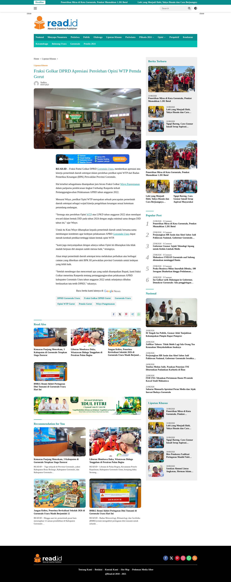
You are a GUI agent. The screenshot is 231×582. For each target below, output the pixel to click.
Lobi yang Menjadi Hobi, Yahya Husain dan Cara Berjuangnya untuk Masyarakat (151, 2)
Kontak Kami (111, 569)
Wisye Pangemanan (130, 184)
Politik (86, 37)
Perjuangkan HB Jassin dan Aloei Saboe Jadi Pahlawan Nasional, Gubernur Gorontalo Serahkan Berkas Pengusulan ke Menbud (174, 236)
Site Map (125, 569)
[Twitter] (171, 558)
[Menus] (36, 8)
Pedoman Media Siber (142, 569)
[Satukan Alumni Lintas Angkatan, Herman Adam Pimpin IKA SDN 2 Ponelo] (156, 471)
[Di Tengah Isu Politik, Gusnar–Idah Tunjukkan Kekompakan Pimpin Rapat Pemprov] (171, 312)
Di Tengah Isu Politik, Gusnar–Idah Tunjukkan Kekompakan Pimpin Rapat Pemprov (168, 334)
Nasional (40, 37)
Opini (160, 37)
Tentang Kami (85, 569)
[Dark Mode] (195, 8)
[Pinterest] (177, 558)
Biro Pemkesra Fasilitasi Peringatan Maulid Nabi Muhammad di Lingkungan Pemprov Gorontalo (179, 456)
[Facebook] (165, 558)
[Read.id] (56, 23)
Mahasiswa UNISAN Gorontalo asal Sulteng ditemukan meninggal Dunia (174, 258)
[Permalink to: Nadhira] (36, 83)
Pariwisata (130, 37)
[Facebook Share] (113, 314)
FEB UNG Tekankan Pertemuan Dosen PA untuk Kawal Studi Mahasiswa (169, 379)
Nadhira (43, 82)
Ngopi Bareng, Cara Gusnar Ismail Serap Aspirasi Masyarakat (179, 125)
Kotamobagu (42, 44)
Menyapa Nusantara (57, 37)
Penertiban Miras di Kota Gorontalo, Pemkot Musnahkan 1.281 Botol (68, 2)
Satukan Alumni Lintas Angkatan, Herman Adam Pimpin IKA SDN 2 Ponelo (179, 470)
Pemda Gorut (85, 304)
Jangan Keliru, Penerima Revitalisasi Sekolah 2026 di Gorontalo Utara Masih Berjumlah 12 (124, 352)
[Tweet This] (120, 314)
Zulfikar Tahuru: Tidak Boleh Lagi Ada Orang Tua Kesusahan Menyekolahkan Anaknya (170, 345)
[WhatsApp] (188, 558)
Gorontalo (75, 44)
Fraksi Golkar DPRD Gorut (97, 298)
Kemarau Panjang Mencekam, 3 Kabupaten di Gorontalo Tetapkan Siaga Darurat (50, 352)
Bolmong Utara (59, 44)
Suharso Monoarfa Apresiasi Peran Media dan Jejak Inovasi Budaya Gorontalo (171, 390)
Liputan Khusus (114, 37)
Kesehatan (188, 37)
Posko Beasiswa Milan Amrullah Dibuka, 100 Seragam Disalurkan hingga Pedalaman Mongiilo (174, 270)
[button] (189, 8)
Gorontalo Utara (105, 169)
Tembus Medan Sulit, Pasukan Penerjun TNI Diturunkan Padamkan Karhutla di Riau (167, 368)
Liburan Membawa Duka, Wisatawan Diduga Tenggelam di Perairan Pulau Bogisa (86, 352)
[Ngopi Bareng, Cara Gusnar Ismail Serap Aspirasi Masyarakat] (156, 126)
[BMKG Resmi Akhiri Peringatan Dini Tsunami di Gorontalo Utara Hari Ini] (50, 371)
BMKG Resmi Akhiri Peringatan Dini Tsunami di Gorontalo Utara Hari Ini (50, 387)
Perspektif (174, 37)
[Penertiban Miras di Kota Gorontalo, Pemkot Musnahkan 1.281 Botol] (171, 79)
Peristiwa (75, 37)
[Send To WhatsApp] (138, 314)
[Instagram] (183, 558)
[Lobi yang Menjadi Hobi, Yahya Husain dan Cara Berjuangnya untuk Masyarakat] (156, 112)
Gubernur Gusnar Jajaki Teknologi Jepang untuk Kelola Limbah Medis (173, 247)
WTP (89, 214)
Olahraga (98, 37)
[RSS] (194, 558)
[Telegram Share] (132, 314)
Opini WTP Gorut (66, 304)
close (29, 13)
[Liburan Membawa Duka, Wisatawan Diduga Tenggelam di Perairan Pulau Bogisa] (87, 337)
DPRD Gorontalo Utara (68, 298)
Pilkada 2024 (145, 37)
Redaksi (98, 569)
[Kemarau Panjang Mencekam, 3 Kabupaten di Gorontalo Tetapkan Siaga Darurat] (50, 337)
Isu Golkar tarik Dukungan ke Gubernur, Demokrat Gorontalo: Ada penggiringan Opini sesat (173, 281)
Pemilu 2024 (90, 44)
